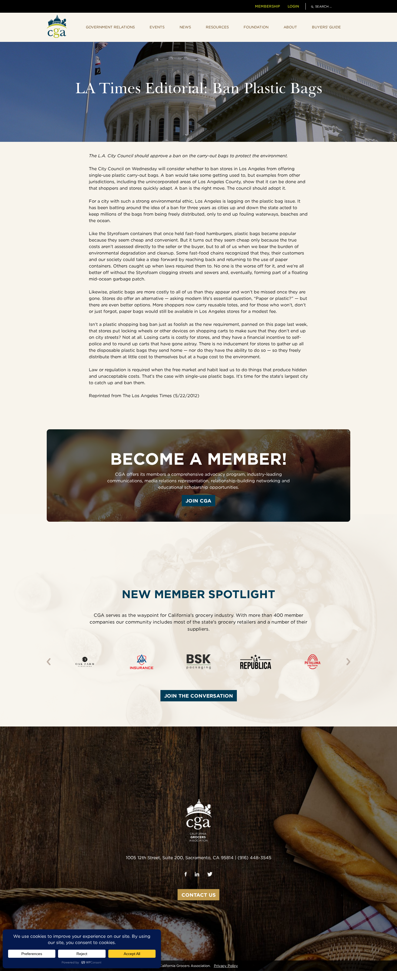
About (290, 27)
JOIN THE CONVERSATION (198, 696)
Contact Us (198, 895)
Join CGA (198, 501)
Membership (267, 6)
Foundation (256, 27)
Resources (217, 27)
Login (293, 6)
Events (157, 27)
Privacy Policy (226, 966)
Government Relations (110, 27)
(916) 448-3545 (254, 857)
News (185, 27)
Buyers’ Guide (326, 27)
